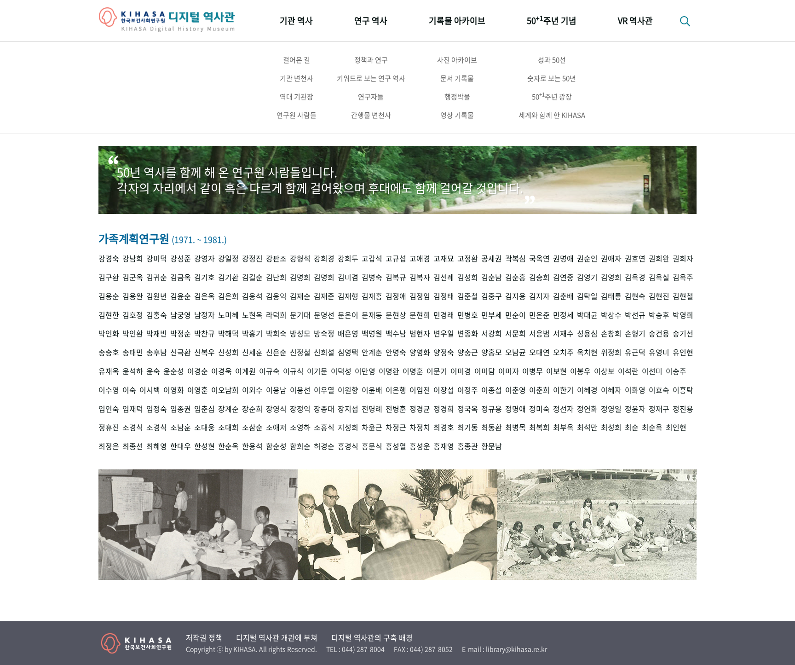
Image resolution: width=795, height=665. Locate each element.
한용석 (252, 446)
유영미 (659, 352)
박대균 (587, 315)
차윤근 (372, 427)
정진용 (683, 409)
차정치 (419, 427)
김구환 (108, 277)
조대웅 (204, 427)
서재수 (563, 333)
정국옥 (467, 409)
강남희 (132, 258)
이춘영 (515, 390)
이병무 (532, 371)
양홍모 (491, 352)
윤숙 (153, 371)
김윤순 (180, 296)
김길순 (252, 277)
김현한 (108, 315)
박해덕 (228, 333)
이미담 (484, 371)
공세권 (491, 258)
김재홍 (372, 296)
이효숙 (659, 390)
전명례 (372, 409)
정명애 (515, 409)
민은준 (539, 315)
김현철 (683, 296)
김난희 (276, 277)
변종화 (467, 333)
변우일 (443, 333)
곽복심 (515, 258)
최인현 (676, 427)
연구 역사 (370, 20)
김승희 (539, 277)
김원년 (156, 296)
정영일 (611, 409)
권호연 (635, 258)
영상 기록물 (457, 115)
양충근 (467, 352)
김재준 (324, 296)
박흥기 (252, 333)
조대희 (228, 427)
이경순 (197, 371)
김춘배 (563, 296)
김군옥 (132, 277)
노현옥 (252, 315)
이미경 (460, 371)
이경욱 (221, 371)
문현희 (419, 315)
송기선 (683, 333)
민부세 (491, 315)
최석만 (587, 427)
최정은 (108, 446)
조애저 (276, 427)
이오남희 (225, 390)
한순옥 (228, 446)
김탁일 (587, 296)
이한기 (563, 390)
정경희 (443, 409)
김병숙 (372, 277)
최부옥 (563, 427)
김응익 (276, 296)
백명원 (372, 333)
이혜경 (587, 390)
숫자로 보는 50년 (551, 78)
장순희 (252, 409)
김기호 (204, 277)
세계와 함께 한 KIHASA (551, 115)
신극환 (180, 352)
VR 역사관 (635, 20)
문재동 (372, 315)
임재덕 (132, 409)
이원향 (348, 390)
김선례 (443, 277)
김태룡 (611, 296)
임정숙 (156, 409)
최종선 (132, 446)
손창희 (611, 333)
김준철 (467, 296)
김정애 (396, 296)
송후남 (156, 352)
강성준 (180, 258)
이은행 (396, 390)
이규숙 (269, 371)
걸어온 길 (296, 60)
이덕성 (341, 371)
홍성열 (396, 446)
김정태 (443, 296)
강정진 (252, 258)
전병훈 (396, 409)
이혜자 (611, 390)
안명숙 (396, 352)
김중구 (491, 296)
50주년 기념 (551, 20)
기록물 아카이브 (457, 20)
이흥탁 (683, 390)
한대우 (180, 446)
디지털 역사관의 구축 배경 (372, 637)
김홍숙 (156, 315)
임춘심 (204, 409)
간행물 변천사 (371, 115)
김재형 (348, 296)
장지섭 (348, 409)
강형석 (300, 258)
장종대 (324, 409)
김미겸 (348, 277)
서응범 (539, 333)
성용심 (587, 333)
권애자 (611, 258)
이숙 (129, 390)
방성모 (300, 333)
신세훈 (252, 352)
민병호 (467, 315)
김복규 (396, 277)
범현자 (419, 333)
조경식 (132, 427)
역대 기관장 (296, 97)
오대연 (539, 352)
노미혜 (228, 315)
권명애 (563, 258)
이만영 (365, 371)
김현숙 (635, 296)
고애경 (419, 258)
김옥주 (683, 277)
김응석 (252, 296)
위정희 (611, 352)
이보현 (556, 371)
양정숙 (443, 352)
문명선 (324, 315)
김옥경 (635, 277)
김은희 (228, 296)
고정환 (467, 258)
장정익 (300, 409)
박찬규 (204, 333)
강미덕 (156, 258)
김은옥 (204, 296)
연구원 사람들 (297, 115)
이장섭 (443, 390)
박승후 (659, 315)
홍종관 (467, 446)
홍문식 (372, 446)
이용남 (276, 390)
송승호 (108, 352)
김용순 (108, 296)
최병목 (515, 427)
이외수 (252, 390)
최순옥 (652, 427)
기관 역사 (296, 20)
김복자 (419, 277)
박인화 (108, 333)
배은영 (348, 333)
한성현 (204, 446)
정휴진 (108, 427)
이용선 (300, 390)
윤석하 (132, 371)
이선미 (652, 371)
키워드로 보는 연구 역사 (371, 78)
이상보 (604, 371)
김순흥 (515, 277)
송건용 (659, 333)
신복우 (204, 352)
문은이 (348, 315)
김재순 (300, 296)
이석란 (628, 371)
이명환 (389, 371)
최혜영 (156, 446)
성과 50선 (552, 60)
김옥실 (659, 277)
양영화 (419, 352)
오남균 (515, 352)
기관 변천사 (296, 78)
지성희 (348, 427)
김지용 (515, 296)
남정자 (204, 315)
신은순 (276, 352)
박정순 (180, 333)
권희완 (659, 258)
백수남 (396, 333)
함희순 (300, 446)
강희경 (324, 258)
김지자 (539, 296)
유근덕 (635, 352)
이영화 (173, 390)
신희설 (324, 352)
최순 (632, 427)
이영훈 (197, 390)
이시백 (149, 390)
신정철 (300, 352)
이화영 (635, 390)
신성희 (228, 352)
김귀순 (156, 277)
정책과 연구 (371, 60)
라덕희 (276, 315)
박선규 (635, 315)
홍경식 (348, 446)
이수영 (108, 390)
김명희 (300, 277)
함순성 (276, 446)
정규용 (491, 409)
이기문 (317, 371)
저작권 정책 (204, 637)
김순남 (491, 277)
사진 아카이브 (457, 60)
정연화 (587, 409)
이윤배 (372, 390)
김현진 (659, 296)
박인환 (132, 333)
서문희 (515, 333)
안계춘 (372, 352)
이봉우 (580, 371)
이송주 (676, 371)
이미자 (508, 371)
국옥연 (539, 258)
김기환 (228, 277)
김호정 (132, 315)
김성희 (467, 277)
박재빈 (156, 333)
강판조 (276, 258)
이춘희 (539, 390)
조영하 (300, 427)
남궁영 (180, 315)
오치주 (563, 352)
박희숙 (276, 333)
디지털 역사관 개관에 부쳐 (276, 637)
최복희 (539, 427)
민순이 (515, 315)
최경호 (443, 427)
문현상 (396, 315)
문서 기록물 (457, 78)
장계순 (228, 409)
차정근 (396, 427)
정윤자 (635, 409)
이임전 (419, 390)
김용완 (132, 296)
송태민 (132, 352)
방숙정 (324, 333)
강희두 (348, 258)
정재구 (659, 409)
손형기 (635, 333)
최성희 (611, 427)
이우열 (324, 390)
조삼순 (252, 427)
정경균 (419, 409)
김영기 (587, 277)
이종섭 (491, 390)
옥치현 (587, 352)
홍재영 (443, 446)
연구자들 (371, 97)
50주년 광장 (552, 96)
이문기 (436, 371)
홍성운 (419, 446)
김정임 (419, 296)
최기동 (467, 427)
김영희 (611, 277)
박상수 (611, 315)
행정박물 (457, 97)
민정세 (563, 315)
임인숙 (108, 409)
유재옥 (108, 371)
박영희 (683, 315)
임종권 (180, 409)
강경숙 (108, 258)
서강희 (491, 333)
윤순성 (173, 371)
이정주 (467, 390)
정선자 (563, 409)
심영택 (348, 352)
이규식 (293, 371)
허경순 (324, 446)
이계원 (245, 371)
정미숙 (539, 409)
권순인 (587, 258)
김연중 (563, 277)
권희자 (683, 258)
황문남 (491, 446)
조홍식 (324, 427)
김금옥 (180, 277)
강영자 (204, 258)
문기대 (300, 315)
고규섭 (396, 258)
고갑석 (372, 258)
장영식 (276, 409)
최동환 (491, 427)
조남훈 (180, 427)
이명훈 (413, 371)
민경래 (443, 315)
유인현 (683, 352)
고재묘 (443, 258)
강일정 (228, 258)
